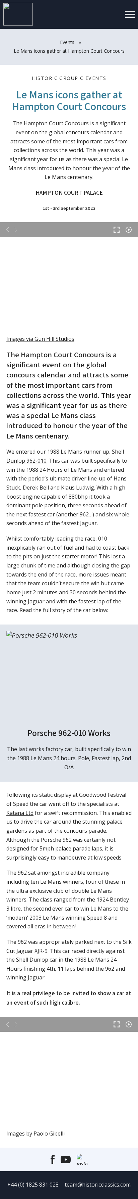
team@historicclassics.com (98, 1184)
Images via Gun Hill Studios (40, 338)
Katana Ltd (19, 813)
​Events (67, 42)
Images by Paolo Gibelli (35, 1133)
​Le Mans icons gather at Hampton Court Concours (69, 51)
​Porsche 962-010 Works (69, 732)
